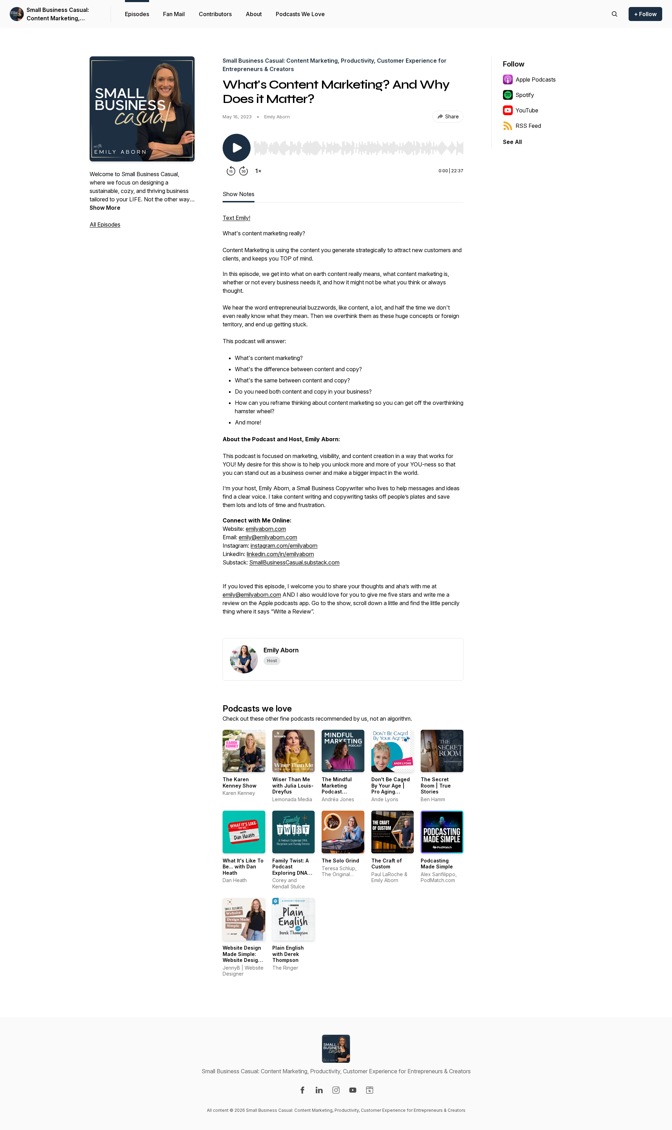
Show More (105, 207)
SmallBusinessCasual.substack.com (294, 562)
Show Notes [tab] (238, 193)
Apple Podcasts (536, 79)
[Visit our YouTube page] (352, 1090)
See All (512, 141)
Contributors (215, 14)
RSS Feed (528, 125)
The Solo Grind (340, 861)
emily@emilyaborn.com (268, 537)
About (254, 14)
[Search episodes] (614, 14)
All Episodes (105, 224)
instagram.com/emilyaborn (284, 545)
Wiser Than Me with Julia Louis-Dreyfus (293, 785)
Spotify (525, 94)
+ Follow (645, 14)
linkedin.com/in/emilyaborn (280, 553)
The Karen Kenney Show (240, 782)
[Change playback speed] (258, 171)
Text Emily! (236, 217)
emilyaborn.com (266, 528)
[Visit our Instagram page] (336, 1090)
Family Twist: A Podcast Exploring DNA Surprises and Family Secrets (290, 873)
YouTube (527, 110)
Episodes (137, 14)
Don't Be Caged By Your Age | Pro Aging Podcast (390, 788)
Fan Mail (174, 14)
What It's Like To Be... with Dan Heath (243, 867)
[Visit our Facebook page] (302, 1090)
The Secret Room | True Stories (436, 785)
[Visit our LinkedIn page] (319, 1090)
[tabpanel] (343, 426)
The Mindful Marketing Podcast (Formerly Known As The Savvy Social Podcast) (343, 794)
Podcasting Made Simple (437, 864)
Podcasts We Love (300, 14)
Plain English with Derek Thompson (288, 954)
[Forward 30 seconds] (243, 171)
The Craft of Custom (386, 864)
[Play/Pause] (237, 148)
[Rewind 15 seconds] (231, 171)
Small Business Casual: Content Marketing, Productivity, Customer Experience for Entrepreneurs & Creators (62, 14)
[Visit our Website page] (369, 1090)
